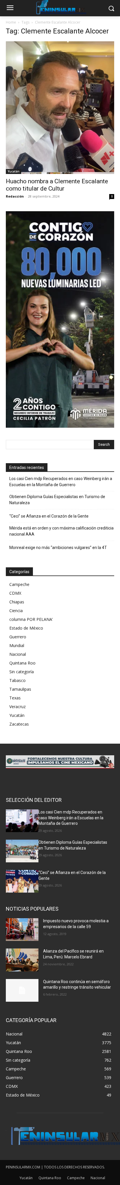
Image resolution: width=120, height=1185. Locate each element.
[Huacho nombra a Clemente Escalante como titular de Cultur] (60, 107)
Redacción (15, 196)
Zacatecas (19, 724)
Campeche (19, 584)
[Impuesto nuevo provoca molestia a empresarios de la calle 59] (22, 929)
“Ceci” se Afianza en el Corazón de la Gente (49, 516)
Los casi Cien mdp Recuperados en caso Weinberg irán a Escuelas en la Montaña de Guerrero (60, 481)
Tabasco (17, 680)
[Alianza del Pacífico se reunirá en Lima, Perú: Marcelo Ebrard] (22, 959)
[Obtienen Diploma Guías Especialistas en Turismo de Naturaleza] (22, 851)
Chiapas (16, 602)
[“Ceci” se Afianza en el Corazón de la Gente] (22, 881)
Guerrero (17, 636)
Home (11, 22)
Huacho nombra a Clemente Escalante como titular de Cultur (57, 185)
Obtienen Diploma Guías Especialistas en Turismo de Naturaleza (57, 499)
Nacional (17, 654)
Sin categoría (21, 671)
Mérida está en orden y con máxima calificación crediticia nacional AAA (61, 531)
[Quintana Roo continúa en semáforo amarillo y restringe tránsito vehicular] (22, 990)
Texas (15, 698)
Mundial (16, 645)
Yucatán (14, 171)
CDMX (15, 593)
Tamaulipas (20, 689)
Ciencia (16, 610)
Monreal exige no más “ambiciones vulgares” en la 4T (58, 547)
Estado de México (26, 628)
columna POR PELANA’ (31, 619)
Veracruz (17, 706)
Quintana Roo (22, 663)
